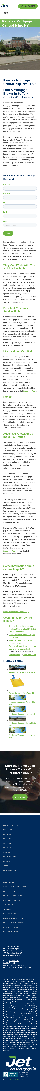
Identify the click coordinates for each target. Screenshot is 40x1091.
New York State (29, 655)
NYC (18, 1079)
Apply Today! (20, 797)
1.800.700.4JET (29, 391)
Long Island (13, 1079)
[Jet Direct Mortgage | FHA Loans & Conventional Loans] (5, 6)
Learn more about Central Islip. (16, 612)
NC (22, 1079)
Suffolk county (15, 655)
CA (20, 1079)
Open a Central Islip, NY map (21, 626)
